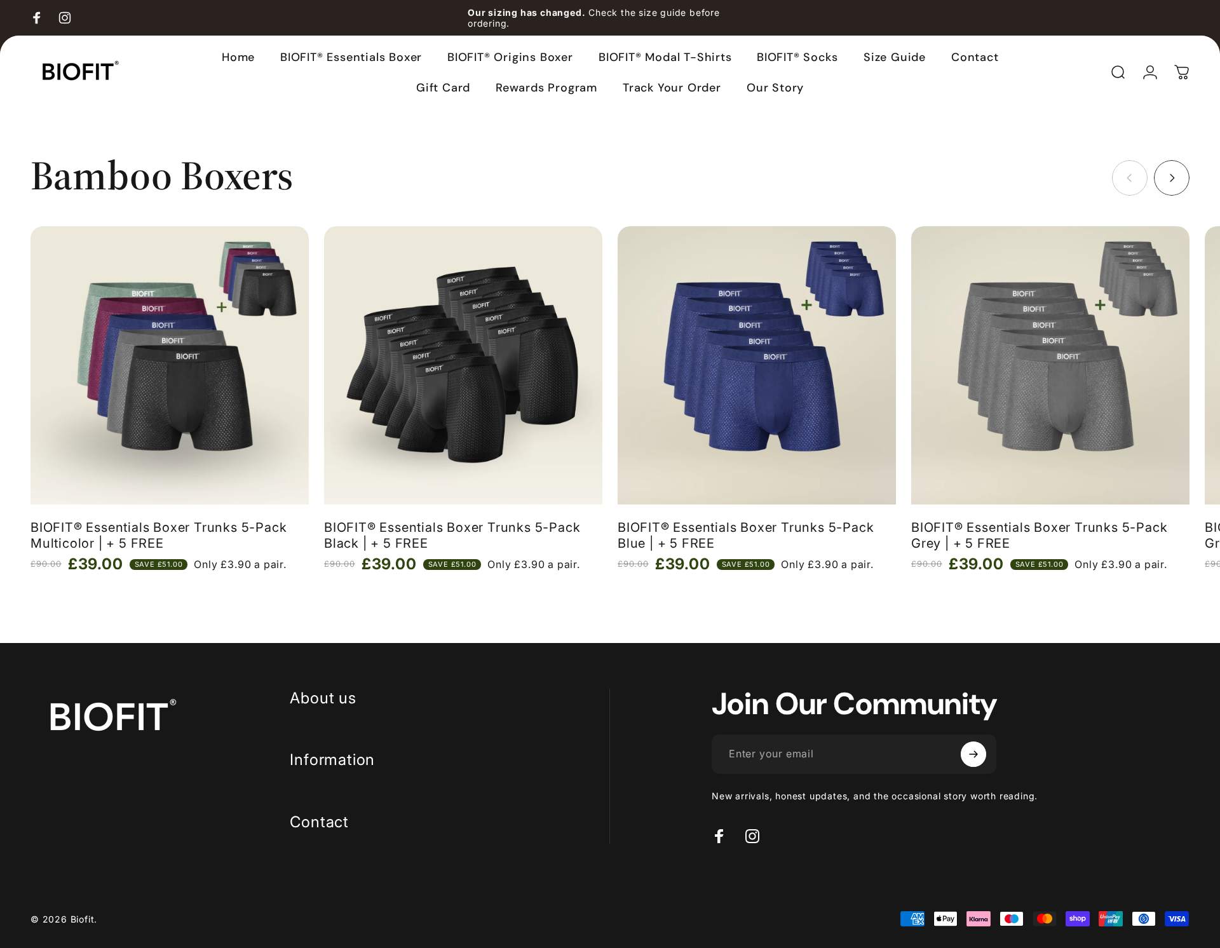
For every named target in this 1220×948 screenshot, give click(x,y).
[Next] (1172, 178)
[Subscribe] (973, 754)
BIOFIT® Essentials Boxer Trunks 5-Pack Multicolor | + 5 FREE (158, 535)
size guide (662, 12)
